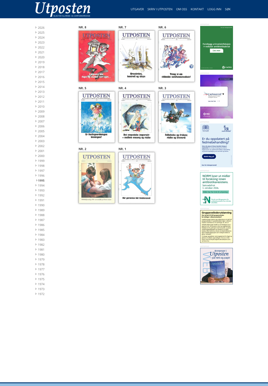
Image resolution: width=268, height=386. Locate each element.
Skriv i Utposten (159, 9)
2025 (41, 33)
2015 (41, 82)
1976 (41, 274)
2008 (41, 116)
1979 (41, 259)
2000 (41, 156)
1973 (41, 289)
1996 (41, 176)
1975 (41, 279)
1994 (41, 185)
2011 (41, 102)
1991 (41, 200)
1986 (41, 225)
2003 (41, 141)
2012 (41, 97)
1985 (41, 230)
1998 (41, 166)
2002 (41, 146)
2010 (41, 106)
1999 (41, 161)
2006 (41, 126)
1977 (41, 269)
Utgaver (137, 9)
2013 (41, 92)
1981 (41, 250)
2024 (41, 37)
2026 (41, 28)
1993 (41, 190)
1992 (41, 195)
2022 (41, 47)
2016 (41, 77)
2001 (41, 151)
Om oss (181, 9)
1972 (41, 294)
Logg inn (214, 9)
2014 (41, 87)
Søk (228, 9)
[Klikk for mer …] (216, 69)
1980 (41, 254)
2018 (41, 67)
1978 (41, 264)
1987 (41, 220)
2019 (41, 62)
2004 (41, 136)
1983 (41, 240)
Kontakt (197, 9)
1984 (41, 235)
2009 (41, 111)
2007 (41, 121)
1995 (41, 180)
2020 (41, 57)
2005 (41, 131)
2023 (41, 42)
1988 (41, 215)
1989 (41, 210)
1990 (41, 205)
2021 (41, 52)
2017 (41, 72)
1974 (41, 284)
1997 (41, 171)
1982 (41, 245)
